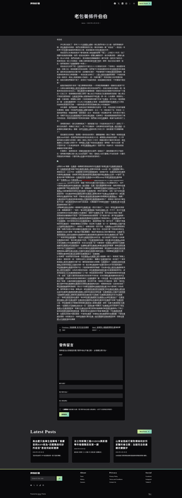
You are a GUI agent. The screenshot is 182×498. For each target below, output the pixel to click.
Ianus (39, 494)
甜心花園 (85, 143)
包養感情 (67, 227)
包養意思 (101, 50)
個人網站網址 (63, 401)
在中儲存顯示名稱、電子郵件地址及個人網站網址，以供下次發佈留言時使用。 (88, 409)
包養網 (64, 47)
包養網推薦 (66, 175)
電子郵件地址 (63, 392)
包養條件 (88, 16)
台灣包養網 (68, 102)
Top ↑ (150, 494)
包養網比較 (115, 202)
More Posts (143, 431)
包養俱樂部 (85, 175)
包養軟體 (71, 237)
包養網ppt (74, 218)
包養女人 (103, 183)
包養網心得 (87, 169)
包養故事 (85, 151)
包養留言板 (117, 248)
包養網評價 (95, 175)
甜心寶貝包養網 (104, 75)
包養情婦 (94, 196)
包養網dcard (107, 175)
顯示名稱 (62, 383)
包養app (106, 194)
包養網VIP (90, 102)
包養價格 (91, 172)
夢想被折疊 (35, 3)
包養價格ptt (88, 146)
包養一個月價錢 (116, 126)
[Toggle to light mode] (134, 3)
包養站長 (66, 207)
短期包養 (103, 270)
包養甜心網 (86, 45)
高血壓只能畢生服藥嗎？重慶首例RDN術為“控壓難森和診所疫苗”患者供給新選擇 (49, 444)
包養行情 (96, 61)
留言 (60, 354)
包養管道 (111, 177)
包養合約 (92, 292)
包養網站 (65, 186)
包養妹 (105, 99)
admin (83, 23)
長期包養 (115, 180)
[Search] (59, 478)
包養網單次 (80, 172)
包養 (65, 50)
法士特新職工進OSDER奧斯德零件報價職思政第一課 (90, 443)
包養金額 (74, 180)
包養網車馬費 (65, 169)
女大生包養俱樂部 (74, 116)
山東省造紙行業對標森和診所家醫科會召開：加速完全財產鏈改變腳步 (132, 444)
